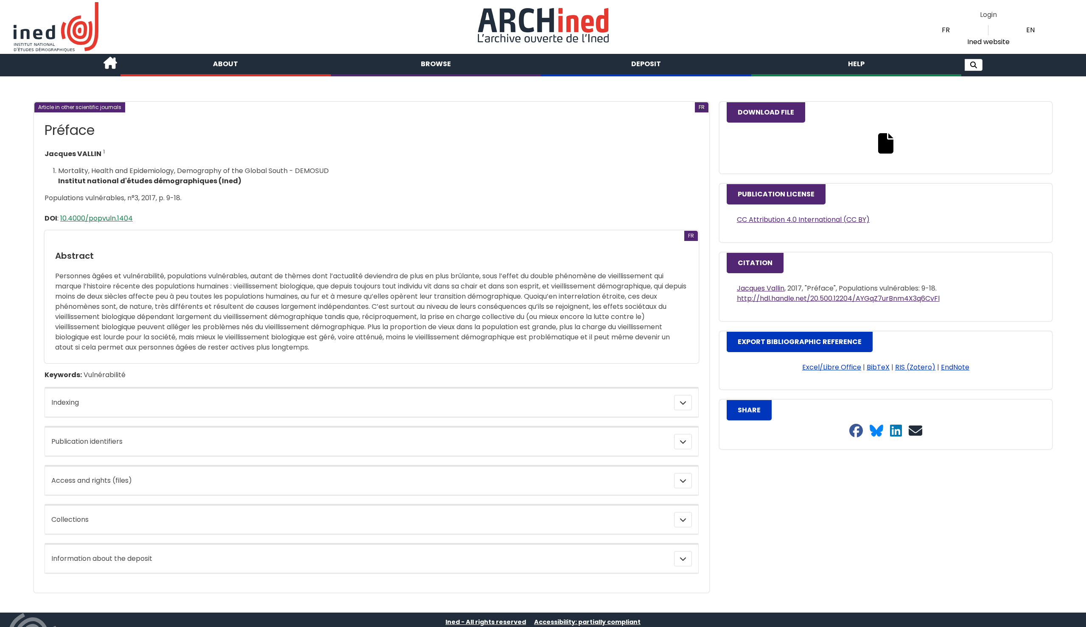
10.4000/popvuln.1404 (96, 218)
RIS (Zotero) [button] (915, 367)
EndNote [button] (955, 367)
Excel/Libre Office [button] (831, 367)
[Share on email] (915, 431)
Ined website (988, 42)
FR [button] (946, 30)
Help (856, 64)
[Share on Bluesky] (876, 431)
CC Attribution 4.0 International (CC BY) (803, 219)
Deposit (646, 64)
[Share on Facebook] (856, 431)
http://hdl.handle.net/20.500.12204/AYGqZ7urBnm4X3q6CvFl (838, 298)
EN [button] (1030, 30)
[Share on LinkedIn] (896, 431)
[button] (973, 65)
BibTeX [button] (878, 367)
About (225, 64)
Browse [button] (436, 64)
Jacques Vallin (760, 288)
